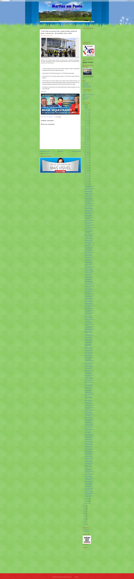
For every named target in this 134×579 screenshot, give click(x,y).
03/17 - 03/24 (87, 175)
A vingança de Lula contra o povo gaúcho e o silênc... (88, 403)
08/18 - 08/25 (87, 139)
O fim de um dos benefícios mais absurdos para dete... (89, 284)
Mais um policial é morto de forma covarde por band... (88, 385)
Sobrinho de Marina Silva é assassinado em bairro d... (88, 413)
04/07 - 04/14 (87, 170)
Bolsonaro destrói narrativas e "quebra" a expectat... (88, 401)
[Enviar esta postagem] (54, 116)
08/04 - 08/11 (87, 143)
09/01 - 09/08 (87, 136)
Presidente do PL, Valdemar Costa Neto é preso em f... (88, 340)
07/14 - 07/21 (87, 147)
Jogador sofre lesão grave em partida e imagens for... (88, 216)
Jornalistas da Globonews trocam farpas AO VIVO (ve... (89, 253)
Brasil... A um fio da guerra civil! (89, 233)
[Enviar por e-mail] (56, 116)
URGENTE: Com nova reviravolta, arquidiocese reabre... (88, 466)
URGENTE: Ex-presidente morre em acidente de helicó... (89, 479)
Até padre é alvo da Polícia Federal (88, 265)
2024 (84, 107)
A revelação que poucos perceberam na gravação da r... (89, 238)
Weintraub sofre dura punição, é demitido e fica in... (89, 363)
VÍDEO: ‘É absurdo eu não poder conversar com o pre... (89, 206)
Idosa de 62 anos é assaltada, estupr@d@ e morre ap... (88, 456)
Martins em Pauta (86, 529)
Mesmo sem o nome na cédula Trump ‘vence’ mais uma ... (88, 418)
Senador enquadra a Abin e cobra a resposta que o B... (89, 228)
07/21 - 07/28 (87, 146)
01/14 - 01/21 (87, 501)
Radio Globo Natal (85, 84)
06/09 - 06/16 (87, 155)
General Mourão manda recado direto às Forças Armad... (88, 299)
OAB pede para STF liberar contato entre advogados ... (88, 262)
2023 (84, 505)
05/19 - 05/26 (87, 160)
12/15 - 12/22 (87, 112)
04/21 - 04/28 (87, 167)
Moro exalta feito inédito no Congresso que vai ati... (88, 196)
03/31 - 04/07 (87, 171)
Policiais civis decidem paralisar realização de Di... (89, 430)
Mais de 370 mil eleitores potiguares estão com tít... (88, 279)
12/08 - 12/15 (87, 114)
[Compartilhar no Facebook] (59, 116)
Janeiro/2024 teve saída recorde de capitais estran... (89, 459)
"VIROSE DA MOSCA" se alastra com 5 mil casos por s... (89, 392)
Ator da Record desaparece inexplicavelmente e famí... (88, 484)
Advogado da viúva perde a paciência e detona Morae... (88, 444)
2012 (84, 523)
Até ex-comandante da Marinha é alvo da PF (89, 324)
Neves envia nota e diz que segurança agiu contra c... (88, 355)
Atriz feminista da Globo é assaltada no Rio (88, 232)
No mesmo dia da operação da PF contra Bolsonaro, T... (89, 267)
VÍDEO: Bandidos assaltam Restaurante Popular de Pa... (88, 282)
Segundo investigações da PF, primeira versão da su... (88, 358)
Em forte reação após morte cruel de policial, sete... (89, 472)
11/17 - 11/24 (87, 118)
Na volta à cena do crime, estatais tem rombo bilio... (89, 245)
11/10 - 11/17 (87, 120)
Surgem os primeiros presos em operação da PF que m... (89, 327)
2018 (84, 513)
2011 (84, 524)
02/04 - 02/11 (87, 184)
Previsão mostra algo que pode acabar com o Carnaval (88, 199)
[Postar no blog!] (57, 116)
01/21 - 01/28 (87, 500)
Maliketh (73, 576)
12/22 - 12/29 (87, 110)
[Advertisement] (89, 564)
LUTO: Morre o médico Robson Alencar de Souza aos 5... (89, 272)
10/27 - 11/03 (87, 123)
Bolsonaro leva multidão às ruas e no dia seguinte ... (89, 320)
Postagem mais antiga (76, 151)
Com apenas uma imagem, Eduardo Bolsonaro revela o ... (89, 304)
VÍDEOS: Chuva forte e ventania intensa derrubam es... (89, 213)
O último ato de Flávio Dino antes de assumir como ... (88, 337)
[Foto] (60, 47)
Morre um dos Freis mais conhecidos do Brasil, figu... (88, 486)
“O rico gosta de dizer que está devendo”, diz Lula (88, 405)
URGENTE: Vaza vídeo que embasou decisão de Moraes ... (89, 270)
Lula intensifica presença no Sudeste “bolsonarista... (88, 342)
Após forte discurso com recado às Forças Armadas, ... (89, 243)
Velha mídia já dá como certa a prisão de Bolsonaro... (88, 308)
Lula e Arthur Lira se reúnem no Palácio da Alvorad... (89, 220)
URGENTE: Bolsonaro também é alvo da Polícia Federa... (89, 329)
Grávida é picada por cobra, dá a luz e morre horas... (89, 294)
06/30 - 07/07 (87, 151)
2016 (84, 516)
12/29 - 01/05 (87, 109)
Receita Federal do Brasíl (86, 96)
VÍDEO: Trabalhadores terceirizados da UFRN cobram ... (88, 345)
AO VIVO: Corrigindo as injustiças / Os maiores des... (88, 366)
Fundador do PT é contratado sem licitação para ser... (88, 454)
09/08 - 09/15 (87, 134)
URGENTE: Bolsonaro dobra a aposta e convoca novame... (88, 481)
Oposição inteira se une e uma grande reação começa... (88, 241)
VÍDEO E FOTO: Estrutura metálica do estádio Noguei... (89, 208)
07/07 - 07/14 (87, 149)
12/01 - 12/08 (87, 115)
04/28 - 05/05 (87, 165)
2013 (84, 521)
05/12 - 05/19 (87, 162)
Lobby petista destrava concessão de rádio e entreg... (89, 371)
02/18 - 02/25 (87, 181)
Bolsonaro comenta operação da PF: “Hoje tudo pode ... (89, 296)
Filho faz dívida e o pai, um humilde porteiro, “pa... (88, 469)
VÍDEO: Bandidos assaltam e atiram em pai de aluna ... (88, 350)
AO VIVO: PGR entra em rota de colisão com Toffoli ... (89, 415)
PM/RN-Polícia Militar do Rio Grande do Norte (88, 95)
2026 (84, 104)
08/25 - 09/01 (87, 138)
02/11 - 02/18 (87, 183)
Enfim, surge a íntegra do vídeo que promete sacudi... (88, 260)
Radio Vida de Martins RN (86, 85)
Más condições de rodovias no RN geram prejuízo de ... (88, 211)
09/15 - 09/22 (87, 133)
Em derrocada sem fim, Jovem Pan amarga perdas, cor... (88, 289)
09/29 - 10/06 (87, 130)
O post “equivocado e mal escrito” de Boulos (88, 432)
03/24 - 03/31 (87, 173)
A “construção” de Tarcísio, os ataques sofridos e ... (88, 373)
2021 (84, 508)
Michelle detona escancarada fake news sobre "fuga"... (89, 287)
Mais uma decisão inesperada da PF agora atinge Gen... (89, 420)
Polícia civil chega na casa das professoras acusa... (88, 427)
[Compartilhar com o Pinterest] (60, 116)
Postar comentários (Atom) (46, 153)
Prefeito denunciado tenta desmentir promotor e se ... (88, 255)
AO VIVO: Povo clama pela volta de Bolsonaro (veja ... (89, 410)
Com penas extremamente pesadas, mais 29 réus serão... (89, 442)
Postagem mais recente (44, 151)
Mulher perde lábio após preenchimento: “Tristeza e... (88, 447)
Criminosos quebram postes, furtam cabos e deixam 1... (88, 353)
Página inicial (60, 151)
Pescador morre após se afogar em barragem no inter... (88, 348)
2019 (84, 511)
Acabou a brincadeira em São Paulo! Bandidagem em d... (88, 425)
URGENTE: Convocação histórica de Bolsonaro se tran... (88, 397)
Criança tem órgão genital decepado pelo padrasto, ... (88, 390)
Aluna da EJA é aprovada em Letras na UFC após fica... (88, 449)
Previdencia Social (85, 98)
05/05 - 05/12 (87, 163)
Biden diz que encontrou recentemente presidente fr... (88, 451)
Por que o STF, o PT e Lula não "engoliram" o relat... (88, 376)
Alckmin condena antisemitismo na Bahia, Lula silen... (89, 494)
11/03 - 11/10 (87, 122)
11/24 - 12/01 (87, 117)
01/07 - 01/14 (87, 503)
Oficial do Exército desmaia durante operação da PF (88, 317)
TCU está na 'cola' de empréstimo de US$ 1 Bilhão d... (89, 225)
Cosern (84, 93)
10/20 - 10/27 (87, 125)
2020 (84, 510)
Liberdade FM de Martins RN (87, 86)
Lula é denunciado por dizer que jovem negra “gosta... (89, 474)
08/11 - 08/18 (87, 141)
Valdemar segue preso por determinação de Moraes (88, 191)
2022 (84, 506)
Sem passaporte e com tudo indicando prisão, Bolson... (88, 194)
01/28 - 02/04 (87, 498)
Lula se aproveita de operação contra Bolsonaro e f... (88, 313)
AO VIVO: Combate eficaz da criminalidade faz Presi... (88, 489)
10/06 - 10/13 (87, 128)
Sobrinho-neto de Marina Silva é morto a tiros (89, 395)
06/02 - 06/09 (87, 157)
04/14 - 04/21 (87, 168)
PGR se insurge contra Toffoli (88, 229)
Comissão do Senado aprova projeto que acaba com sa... (88, 461)
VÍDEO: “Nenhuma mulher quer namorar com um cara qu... (89, 435)
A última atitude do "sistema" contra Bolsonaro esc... (88, 388)
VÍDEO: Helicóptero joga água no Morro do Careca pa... (88, 437)
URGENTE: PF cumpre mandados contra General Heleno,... (88, 332)
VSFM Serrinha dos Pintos (86, 82)
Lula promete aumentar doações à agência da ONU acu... (89, 187)
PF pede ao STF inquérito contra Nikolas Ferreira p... (89, 291)
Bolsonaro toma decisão (87, 315)
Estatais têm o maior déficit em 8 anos (89, 383)
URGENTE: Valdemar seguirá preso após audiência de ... (88, 236)
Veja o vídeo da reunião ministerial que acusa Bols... (88, 277)
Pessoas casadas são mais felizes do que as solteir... (89, 201)
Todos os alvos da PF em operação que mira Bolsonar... (89, 301)
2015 (84, 518)
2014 (84, 519)
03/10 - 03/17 (87, 176)
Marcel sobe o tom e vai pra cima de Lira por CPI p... (89, 218)
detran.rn (84, 99)
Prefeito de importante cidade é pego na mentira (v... (89, 311)
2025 (84, 106)
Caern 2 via (84, 91)
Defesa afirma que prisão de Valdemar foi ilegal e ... (88, 322)
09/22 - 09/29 (87, 131)
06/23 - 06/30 (87, 152)
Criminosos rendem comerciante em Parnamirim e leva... (89, 204)
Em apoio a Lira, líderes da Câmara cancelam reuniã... (88, 477)
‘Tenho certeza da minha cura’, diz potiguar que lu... (88, 274)
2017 (84, 514)
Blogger (80, 576)
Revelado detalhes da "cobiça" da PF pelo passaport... (89, 306)
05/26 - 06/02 (87, 159)
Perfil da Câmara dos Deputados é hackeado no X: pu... (89, 189)
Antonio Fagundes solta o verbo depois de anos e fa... (89, 380)
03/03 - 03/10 (87, 178)
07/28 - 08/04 (87, 144)
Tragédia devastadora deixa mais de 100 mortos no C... (89, 408)
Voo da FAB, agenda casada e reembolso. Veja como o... (88, 378)
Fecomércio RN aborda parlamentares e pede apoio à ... (89, 360)
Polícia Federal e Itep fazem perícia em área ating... (88, 439)
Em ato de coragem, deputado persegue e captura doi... (88, 250)
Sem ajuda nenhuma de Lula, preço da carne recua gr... (88, 464)
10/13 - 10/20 (87, 126)
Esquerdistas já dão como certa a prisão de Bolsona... (89, 223)
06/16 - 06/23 (87, 154)
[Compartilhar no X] (58, 116)
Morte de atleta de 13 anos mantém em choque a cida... (88, 491)
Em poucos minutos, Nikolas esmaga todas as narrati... (88, 248)
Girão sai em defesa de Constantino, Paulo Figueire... (89, 335)
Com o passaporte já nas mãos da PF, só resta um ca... (89, 257)
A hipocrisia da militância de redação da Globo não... (88, 368)
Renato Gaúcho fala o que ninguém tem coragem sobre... (89, 422)
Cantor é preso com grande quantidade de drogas (88, 496)
